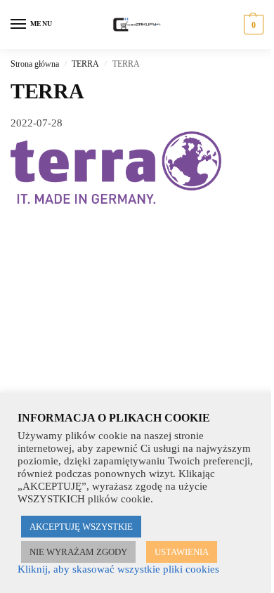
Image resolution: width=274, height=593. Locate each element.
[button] (251, 24)
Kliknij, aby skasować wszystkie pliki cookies (118, 569)
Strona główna (35, 64)
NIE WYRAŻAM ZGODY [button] (78, 552)
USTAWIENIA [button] (182, 552)
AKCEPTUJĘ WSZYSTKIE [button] (81, 526)
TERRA (85, 64)
